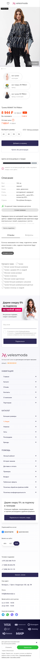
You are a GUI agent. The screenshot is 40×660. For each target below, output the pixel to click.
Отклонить (8, 647)
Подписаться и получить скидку (20, 517)
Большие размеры (9, 416)
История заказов (9, 461)
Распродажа (7, 437)
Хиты (5, 432)
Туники (20, 264)
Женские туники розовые (13, 273)
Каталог (6, 382)
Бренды (6, 442)
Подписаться (20, 341)
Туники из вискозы (10, 276)
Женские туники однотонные (14, 279)
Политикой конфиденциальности (24, 333)
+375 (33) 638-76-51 (9, 561)
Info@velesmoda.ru (8, 594)
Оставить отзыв (7, 253)
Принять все (27, 647)
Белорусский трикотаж (8, 359)
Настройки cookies (15, 657)
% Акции (6, 421)
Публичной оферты (24, 331)
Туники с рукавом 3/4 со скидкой (15, 270)
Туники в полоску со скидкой (14, 288)
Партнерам (7, 403)
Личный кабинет (9, 456)
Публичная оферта (10, 482)
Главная (6, 376)
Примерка (6, 471)
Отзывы (6, 387)
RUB (16, 543)
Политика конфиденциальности (14, 492)
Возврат (6, 477)
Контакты (6, 392)
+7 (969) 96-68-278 (8, 565)
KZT (10, 543)
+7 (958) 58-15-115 (8, 569)
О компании (7, 397)
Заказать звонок (20, 575)
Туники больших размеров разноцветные (18, 285)
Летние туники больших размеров (16, 267)
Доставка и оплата (9, 466)
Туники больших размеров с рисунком (17, 282)
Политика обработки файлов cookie (15, 487)
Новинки (6, 427)
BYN (5, 543)
